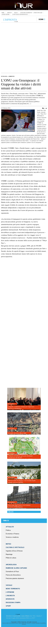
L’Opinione (10, 592)
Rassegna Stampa (13, 602)
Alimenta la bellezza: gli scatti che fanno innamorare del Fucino (20, 456)
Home (3, 12)
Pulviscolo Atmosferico (13, 575)
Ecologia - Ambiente (8, 76)
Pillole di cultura (11, 558)
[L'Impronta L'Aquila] (10, 20)
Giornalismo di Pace (12, 571)
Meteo (16, 12)
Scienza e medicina (12, 537)
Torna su (6, 521)
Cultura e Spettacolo (15, 547)
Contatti (9, 12)
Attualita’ (10, 527)
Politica (8, 530)
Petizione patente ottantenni (15, 578)
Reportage (9, 554)
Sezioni (41, 19)
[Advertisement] (24, 48)
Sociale (9, 585)
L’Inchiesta (10, 595)
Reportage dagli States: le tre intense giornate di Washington (19, 506)
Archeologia (11, 564)
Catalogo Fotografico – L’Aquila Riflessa (31, 12)
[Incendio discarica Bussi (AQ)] (24, 423)
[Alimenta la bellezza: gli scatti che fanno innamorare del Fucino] (24, 448)
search (34, 19)
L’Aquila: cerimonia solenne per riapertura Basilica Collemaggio (21, 407)
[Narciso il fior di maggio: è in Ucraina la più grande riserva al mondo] (24, 473)
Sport (8, 606)
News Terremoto (13, 589)
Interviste (10, 599)
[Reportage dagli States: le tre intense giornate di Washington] (24, 497)
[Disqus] (23, 299)
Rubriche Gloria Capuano (16, 568)
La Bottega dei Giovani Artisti (20, 14)
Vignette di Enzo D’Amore (14, 551)
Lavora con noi (5, 14)
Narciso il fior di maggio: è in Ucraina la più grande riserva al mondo (21, 481)
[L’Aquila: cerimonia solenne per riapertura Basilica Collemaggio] (24, 399)
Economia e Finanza (12, 534)
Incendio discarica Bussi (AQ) (17, 433)
